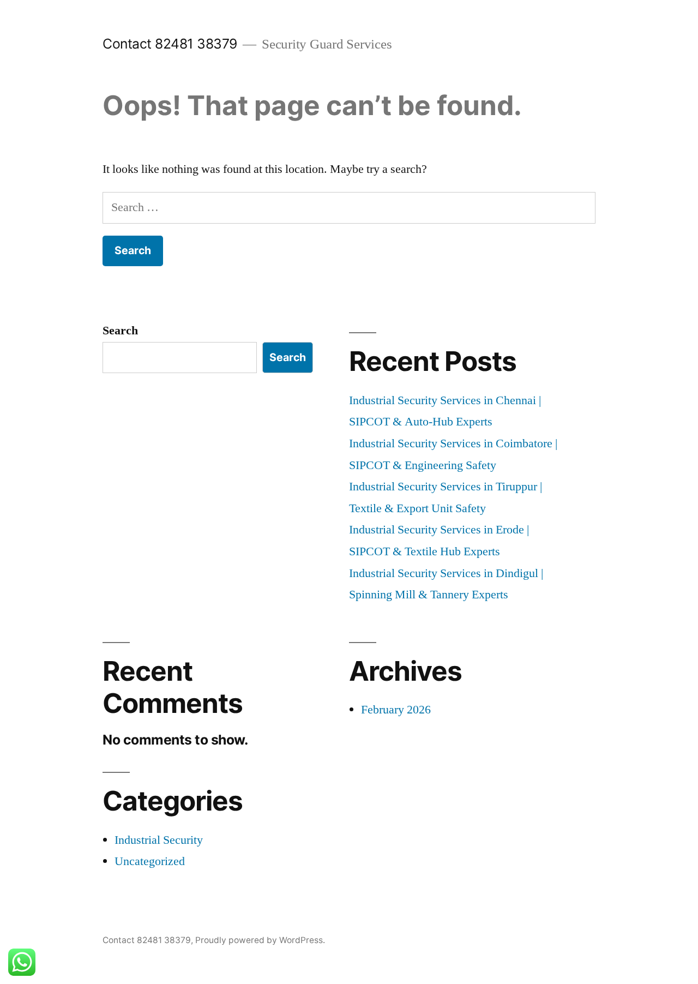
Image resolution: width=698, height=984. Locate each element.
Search (120, 330)
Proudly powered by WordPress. (260, 940)
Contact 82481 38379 (170, 43)
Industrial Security (159, 840)
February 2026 (396, 709)
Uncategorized (150, 861)
